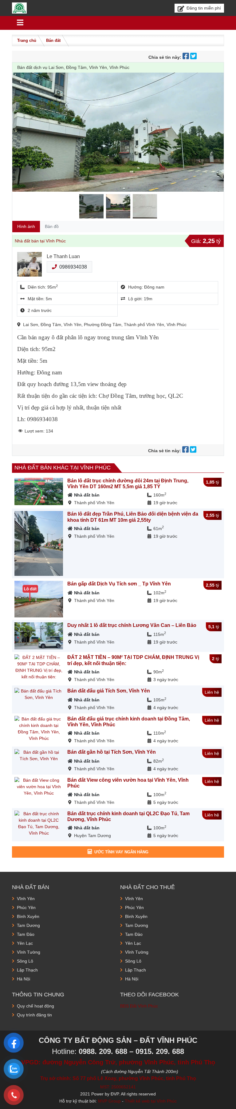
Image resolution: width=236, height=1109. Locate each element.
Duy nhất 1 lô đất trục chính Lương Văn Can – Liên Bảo (131, 625)
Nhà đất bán (87, 495)
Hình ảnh (26, 226)
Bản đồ (52, 226)
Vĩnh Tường (28, 952)
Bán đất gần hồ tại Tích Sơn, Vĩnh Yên (111, 752)
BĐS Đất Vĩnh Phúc (139, 1005)
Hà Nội (23, 978)
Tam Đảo (25, 934)
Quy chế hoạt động (35, 1005)
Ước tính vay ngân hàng (121, 852)
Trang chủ (26, 40)
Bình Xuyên (28, 916)
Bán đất (53, 40)
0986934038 (73, 266)
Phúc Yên (26, 907)
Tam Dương (28, 925)
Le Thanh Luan (63, 256)
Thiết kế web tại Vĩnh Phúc (151, 1101)
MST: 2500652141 (118, 1086)
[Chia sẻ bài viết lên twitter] (194, 57)
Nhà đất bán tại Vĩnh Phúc (40, 240)
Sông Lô (25, 961)
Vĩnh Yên (26, 898)
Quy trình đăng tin (34, 1014)
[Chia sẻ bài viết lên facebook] (186, 57)
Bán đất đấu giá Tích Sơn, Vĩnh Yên (108, 690)
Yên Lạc (25, 943)
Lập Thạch (27, 969)
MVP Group (109, 1101)
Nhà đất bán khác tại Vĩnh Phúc (62, 468)
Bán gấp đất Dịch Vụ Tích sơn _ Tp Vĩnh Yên (119, 583)
